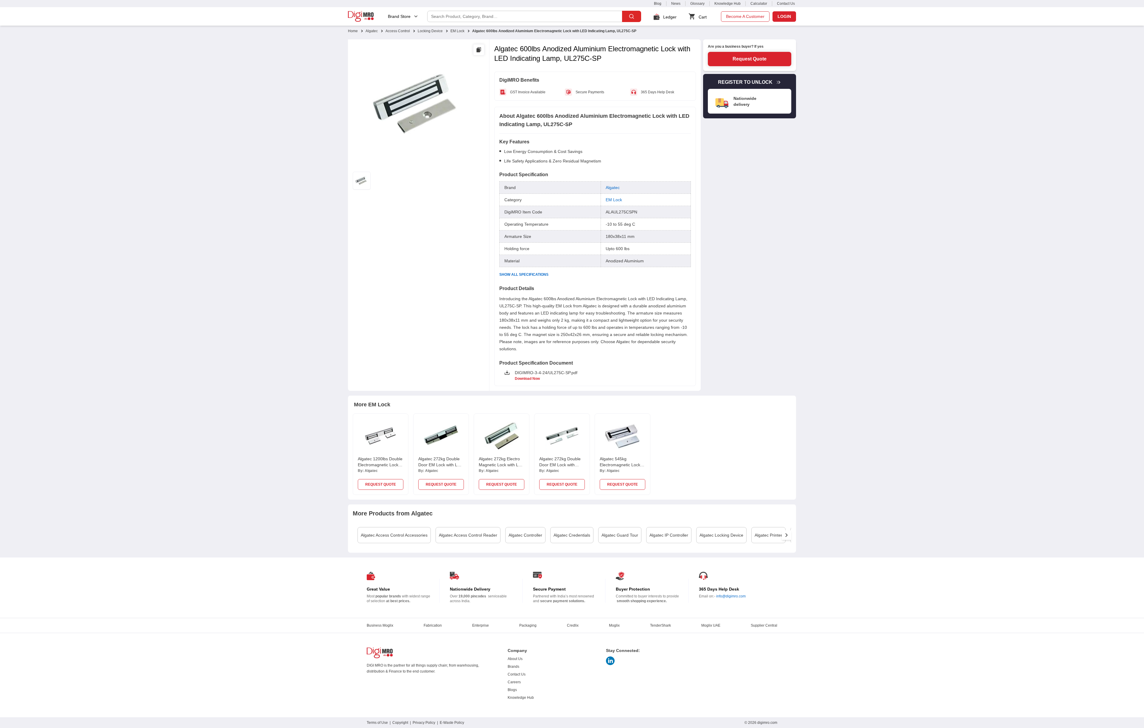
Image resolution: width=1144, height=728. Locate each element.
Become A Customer (745, 16)
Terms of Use (377, 723)
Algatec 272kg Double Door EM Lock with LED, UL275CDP (560, 464)
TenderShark (660, 625)
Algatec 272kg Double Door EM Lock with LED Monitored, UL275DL (440, 464)
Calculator (758, 3)
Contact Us (786, 3)
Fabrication (433, 625)
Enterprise (480, 625)
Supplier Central (764, 625)
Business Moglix (380, 625)
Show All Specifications (523, 274)
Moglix (614, 625)
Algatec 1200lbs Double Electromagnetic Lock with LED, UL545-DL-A (380, 464)
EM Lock (457, 31)
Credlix (573, 625)
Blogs (512, 690)
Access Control (398, 31)
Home (353, 31)
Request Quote (750, 58)
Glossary (697, 3)
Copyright (400, 723)
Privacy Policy (424, 723)
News (675, 3)
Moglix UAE (710, 625)
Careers (514, 682)
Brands (513, 667)
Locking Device (430, 31)
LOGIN (784, 16)
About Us (515, 659)
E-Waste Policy (452, 723)
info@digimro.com (731, 596)
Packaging (528, 625)
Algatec (372, 31)
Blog (657, 3)
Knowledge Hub (727, 3)
